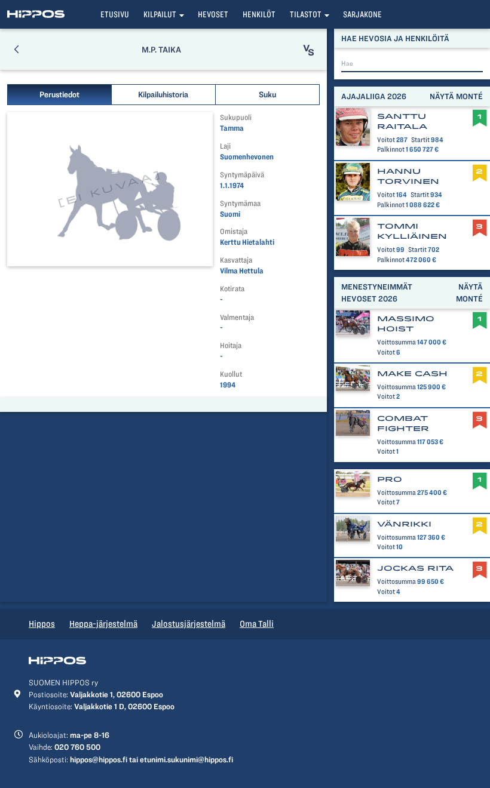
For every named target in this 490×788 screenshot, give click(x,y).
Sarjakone (362, 14)
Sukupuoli (236, 117)
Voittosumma (396, 342)
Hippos (42, 624)
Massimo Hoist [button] (405, 324)
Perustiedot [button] (59, 94)
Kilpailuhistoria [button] (163, 94)
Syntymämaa (240, 203)
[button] (16, 49)
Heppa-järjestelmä (103, 624)
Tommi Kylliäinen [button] (412, 231)
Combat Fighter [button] (403, 423)
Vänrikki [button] (404, 524)
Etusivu (114, 14)
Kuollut (231, 374)
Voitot (386, 139)
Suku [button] (267, 94)
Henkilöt (259, 14)
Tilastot (305, 14)
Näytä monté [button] (456, 96)
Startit (420, 139)
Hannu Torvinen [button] (408, 176)
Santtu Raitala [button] (402, 121)
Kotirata (232, 289)
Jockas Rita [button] (415, 568)
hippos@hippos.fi (98, 759)
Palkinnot (391, 149)
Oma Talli (257, 624)
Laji (225, 146)
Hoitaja (230, 345)
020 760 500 (77, 747)
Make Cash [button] (412, 374)
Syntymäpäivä (242, 174)
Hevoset (213, 14)
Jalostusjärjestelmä (188, 624)
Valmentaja (237, 317)
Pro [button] (389, 479)
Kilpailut (159, 14)
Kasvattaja (236, 260)
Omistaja (233, 231)
